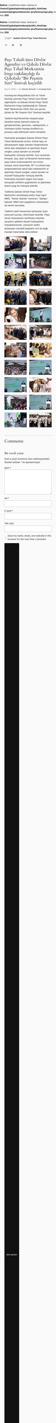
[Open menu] (6, 45)
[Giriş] (13, 45)
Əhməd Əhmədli (29, 89)
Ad (6, 498)
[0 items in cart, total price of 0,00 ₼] (21, 45)
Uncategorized (44, 89)
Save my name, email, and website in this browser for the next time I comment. (29, 537)
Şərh (7, 468)
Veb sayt (9, 523)
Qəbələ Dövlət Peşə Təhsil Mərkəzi (29, 38)
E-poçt (8, 511)
